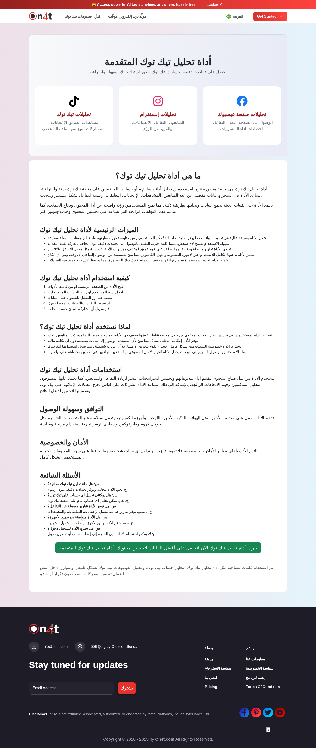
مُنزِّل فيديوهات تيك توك (83, 16)
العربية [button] (238, 16)
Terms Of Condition (263, 687)
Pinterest (255, 710)
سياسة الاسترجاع (218, 668)
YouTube (279, 710)
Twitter (267, 710)
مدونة (209, 659)
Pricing (211, 687)
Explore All (215, 4)
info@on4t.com (55, 647)
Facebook (243, 710)
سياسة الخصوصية (259, 668)
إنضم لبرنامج (255, 678)
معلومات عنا (255, 659)
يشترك (127, 688)
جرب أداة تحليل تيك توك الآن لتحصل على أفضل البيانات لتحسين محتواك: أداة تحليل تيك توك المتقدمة (158, 547)
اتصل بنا (211, 678)
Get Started (267, 16)
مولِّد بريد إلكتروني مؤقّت (127, 16)
